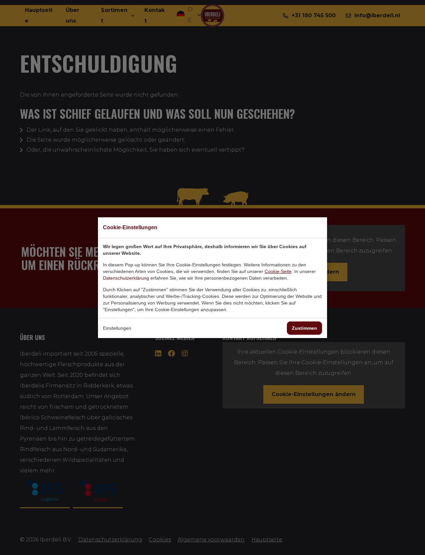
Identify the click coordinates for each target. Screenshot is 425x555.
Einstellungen (117, 328)
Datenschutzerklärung (126, 278)
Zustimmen (304, 328)
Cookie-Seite (278, 271)
